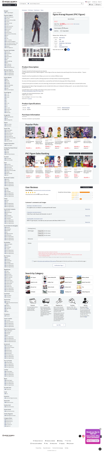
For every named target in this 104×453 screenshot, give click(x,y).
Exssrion (7, 80)
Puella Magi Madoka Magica (11, 44)
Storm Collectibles (9, 85)
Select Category (7, 5)
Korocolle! (8, 180)
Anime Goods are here (10, 411)
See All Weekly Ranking (74, 153)
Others (7, 175)
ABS (63, 41)
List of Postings (86, 187)
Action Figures (8, 295)
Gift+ (7, 59)
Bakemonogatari (66, 107)
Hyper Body (8, 230)
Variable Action (9, 286)
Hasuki (7, 88)
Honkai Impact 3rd (9, 136)
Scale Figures (8, 218)
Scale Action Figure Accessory (11, 398)
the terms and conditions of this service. (47, 261)
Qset (7, 232)
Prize (7, 393)
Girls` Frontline (9, 40)
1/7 (6, 100)
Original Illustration (9, 17)
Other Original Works (10, 74)
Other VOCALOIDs (9, 160)
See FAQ (58, 325)
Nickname (30, 239)
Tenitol (7, 200)
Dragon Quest (8, 308)
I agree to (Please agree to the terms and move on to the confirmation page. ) (59, 261)
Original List (8, 426)
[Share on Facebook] (68, 49)
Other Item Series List (10, 67)
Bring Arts (8, 305)
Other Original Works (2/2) (11, 341)
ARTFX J (7, 245)
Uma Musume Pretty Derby (11, 33)
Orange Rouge (8, 65)
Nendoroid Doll (9, 56)
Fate (6, 36)
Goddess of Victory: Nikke (10, 20)
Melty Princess (8, 274)
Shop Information (46, 448)
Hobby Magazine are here (10, 415)
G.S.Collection (8, 64)
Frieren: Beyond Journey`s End (12, 43)
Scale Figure (8, 191)
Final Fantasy (8, 306)
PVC (60, 41)
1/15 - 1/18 (8, 107)
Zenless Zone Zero (9, 26)
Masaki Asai (62, 43)
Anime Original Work (10, 73)
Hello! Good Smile (9, 217)
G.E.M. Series (8, 278)
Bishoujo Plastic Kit (9, 116)
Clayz (7, 118)
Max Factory (62, 37)
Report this (87, 209)
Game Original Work (9, 182)
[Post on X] (65, 49)
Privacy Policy (38, 448)
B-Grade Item (8, 389)
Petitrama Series (9, 280)
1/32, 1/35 (7, 111)
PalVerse (7, 179)
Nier (6, 310)
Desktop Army (8, 284)
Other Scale (8, 112)
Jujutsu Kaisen (8, 32)
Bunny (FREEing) (9, 61)
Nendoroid (8, 52)
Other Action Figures (10, 89)
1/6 (6, 98)
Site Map (66, 448)
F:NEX (7, 201)
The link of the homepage (57, 448)
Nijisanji (7, 152)
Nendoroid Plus (9, 353)
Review (29, 243)
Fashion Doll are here (10, 406)
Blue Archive (8, 29)
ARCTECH (7, 82)
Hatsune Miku (8, 158)
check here (43, 314)
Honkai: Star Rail (9, 23)
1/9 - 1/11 (7, 103)
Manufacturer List (9, 421)
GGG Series (8, 272)
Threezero (8, 315)
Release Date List (9, 419)
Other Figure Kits (9, 119)
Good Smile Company (10, 347)
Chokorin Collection (9, 281)
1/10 (6, 104)
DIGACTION (8, 86)
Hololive (7, 151)
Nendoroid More (9, 351)
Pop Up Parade (8, 53)
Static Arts (8, 301)
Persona (7, 24)
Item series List (9, 424)
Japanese (30, 98)
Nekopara (7, 46)
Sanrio (7, 35)
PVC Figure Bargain (9, 12)
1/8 (6, 101)
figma (7, 62)
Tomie (7, 38)
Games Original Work (10, 71)
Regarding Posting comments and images (42, 190)
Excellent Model (9, 283)
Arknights (7, 30)
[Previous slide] (22, 29)
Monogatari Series (63, 46)
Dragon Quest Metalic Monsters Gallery (12, 303)
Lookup (7, 55)
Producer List (8, 423)
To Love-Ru (8, 320)
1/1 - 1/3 (7, 94)
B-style (7, 58)
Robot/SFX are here (9, 402)
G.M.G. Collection (9, 277)
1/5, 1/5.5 (7, 97)
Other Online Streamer (10, 154)
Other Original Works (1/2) (11, 339)
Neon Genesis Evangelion (10, 41)
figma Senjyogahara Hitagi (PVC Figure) (32, 91)
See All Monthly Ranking (86, 153)
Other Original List (9, 47)
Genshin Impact (9, 27)
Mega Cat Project (9, 275)
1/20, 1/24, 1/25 (8, 109)
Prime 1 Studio (8, 124)
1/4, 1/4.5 (7, 95)
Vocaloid (7, 21)
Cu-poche (7, 248)
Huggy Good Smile (9, 233)
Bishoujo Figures (9, 130)
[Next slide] (51, 29)
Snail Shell (8, 83)
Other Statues (8, 125)
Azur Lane (8, 18)
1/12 (6, 106)
